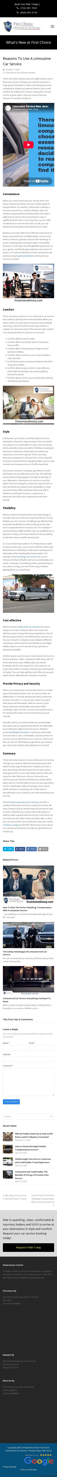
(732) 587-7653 (28, 7)
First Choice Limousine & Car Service (21, 802)
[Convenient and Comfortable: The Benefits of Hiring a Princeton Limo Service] (8, 1174)
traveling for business (19, 732)
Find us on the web (28, 1469)
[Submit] (51, 1116)
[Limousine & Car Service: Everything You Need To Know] (28, 980)
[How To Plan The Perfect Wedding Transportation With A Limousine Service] (28, 885)
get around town (26, 255)
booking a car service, (27, 556)
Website (6, 1054)
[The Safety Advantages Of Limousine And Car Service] (28, 935)
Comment (8, 1065)
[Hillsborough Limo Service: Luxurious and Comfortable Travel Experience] (8, 1162)
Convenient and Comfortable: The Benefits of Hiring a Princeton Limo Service (32, 1175)
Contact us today (10, 825)
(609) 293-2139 (28, 12)
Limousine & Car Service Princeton (20, 72)
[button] (52, 26)
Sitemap (12, 1466)
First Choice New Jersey (47, 1475)
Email (32, 1043)
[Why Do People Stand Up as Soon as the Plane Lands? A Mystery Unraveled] (8, 1136)
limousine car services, (29, 626)
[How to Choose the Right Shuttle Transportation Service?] (8, 1149)
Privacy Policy (34, 1450)
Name (6, 1043)
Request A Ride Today (28, 1247)
